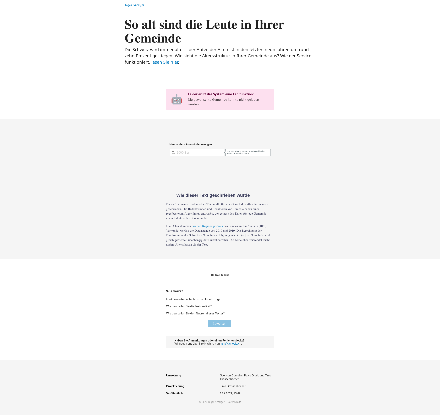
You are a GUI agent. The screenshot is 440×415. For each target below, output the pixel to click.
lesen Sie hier (164, 62)
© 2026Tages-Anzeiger (212, 402)
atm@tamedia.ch (231, 343)
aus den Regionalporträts (207, 226)
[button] (260, 299)
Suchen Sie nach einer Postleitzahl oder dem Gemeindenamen (246, 152)
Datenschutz (234, 402)
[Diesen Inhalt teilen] (314, 4)
